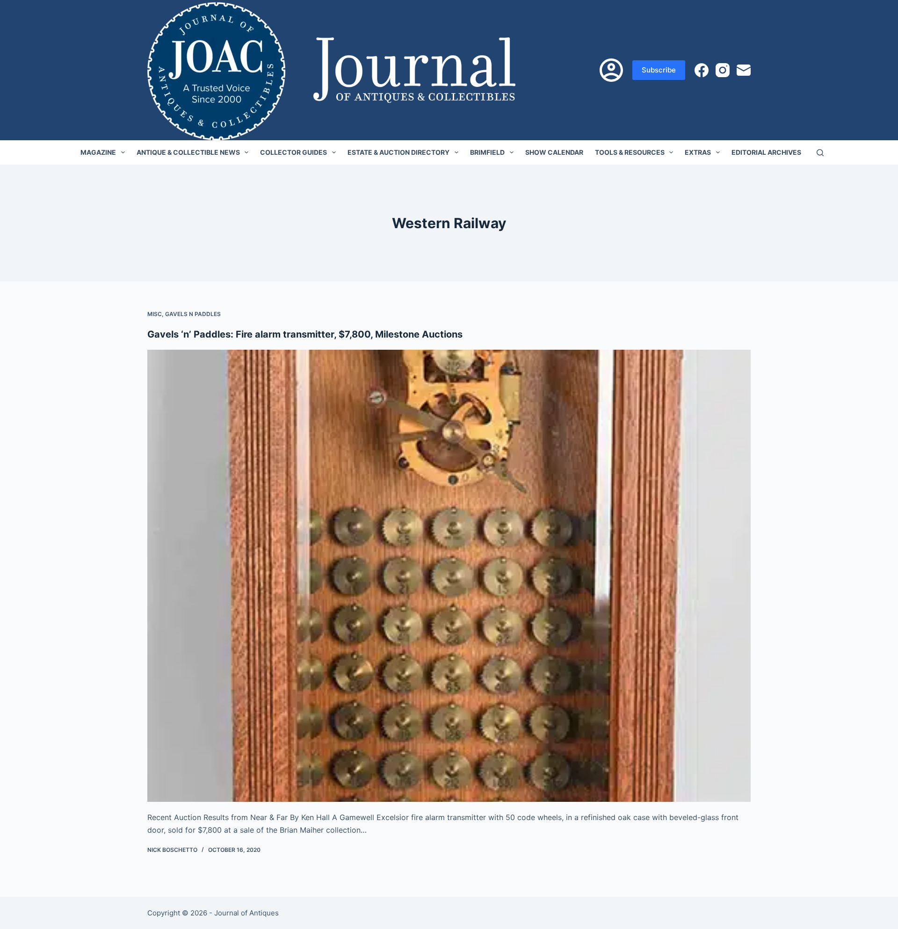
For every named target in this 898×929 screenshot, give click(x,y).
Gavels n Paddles (193, 313)
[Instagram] (723, 70)
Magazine (98, 152)
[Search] (820, 152)
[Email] (744, 70)
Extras (698, 152)
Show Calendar (554, 152)
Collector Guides (293, 152)
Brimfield (487, 152)
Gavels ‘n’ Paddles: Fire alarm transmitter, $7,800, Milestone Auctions (305, 334)
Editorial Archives (766, 152)
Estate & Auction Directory (398, 152)
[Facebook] (702, 70)
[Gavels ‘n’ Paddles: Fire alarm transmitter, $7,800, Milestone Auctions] (449, 576)
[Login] (611, 70)
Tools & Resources (630, 152)
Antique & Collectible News (188, 152)
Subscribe (659, 69)
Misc (154, 313)
